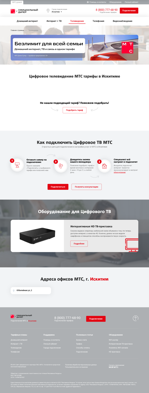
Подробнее (79, 243)
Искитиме (32, 321)
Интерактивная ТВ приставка (121, 344)
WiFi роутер (113, 340)
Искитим (56, 12)
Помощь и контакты (97, 2)
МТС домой (17, 2)
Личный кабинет (131, 2)
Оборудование (115, 2)
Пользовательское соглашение (76, 367)
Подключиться (58, 187)
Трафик (79, 344)
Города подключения (52, 348)
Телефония (15, 352)
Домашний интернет (19, 340)
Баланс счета (81, 340)
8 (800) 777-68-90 (106, 10)
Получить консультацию (86, 187)
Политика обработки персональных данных (81, 365)
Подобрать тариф (74, 110)
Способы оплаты (83, 348)
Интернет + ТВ (16, 344)
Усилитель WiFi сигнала (118, 348)
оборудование (120, 172)
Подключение (129, 10)
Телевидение (16, 348)
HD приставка (114, 352)
